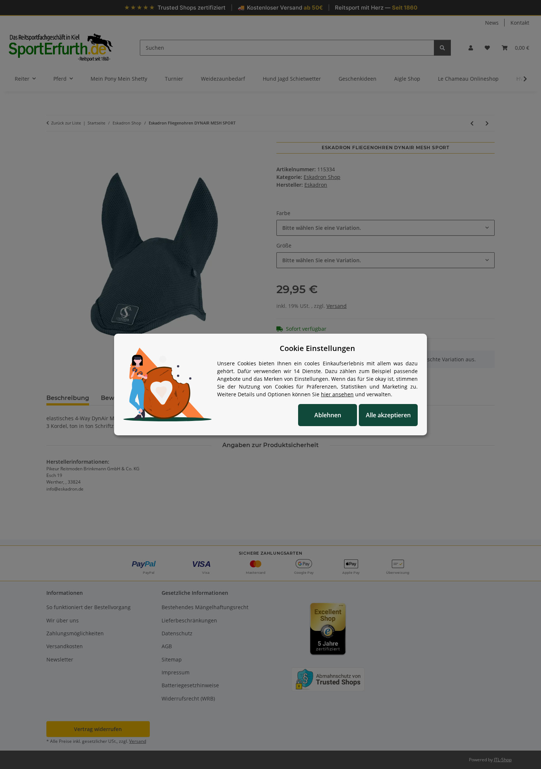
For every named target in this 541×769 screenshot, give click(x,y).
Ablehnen (327, 415)
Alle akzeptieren (388, 415)
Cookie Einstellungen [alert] (317, 348)
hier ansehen (337, 394)
